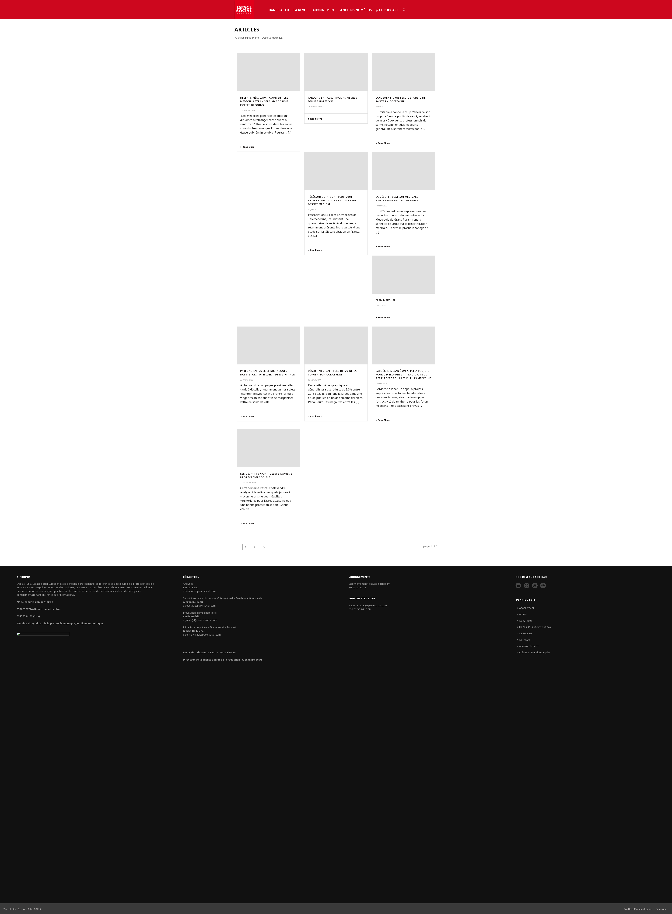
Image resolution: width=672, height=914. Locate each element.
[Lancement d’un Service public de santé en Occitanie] (403, 72)
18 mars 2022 (381, 205)
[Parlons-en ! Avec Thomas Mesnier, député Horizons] (336, 72)
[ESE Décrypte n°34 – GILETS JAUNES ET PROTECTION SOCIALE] (268, 448)
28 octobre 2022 (315, 106)
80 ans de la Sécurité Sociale (535, 627)
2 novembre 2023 (247, 110)
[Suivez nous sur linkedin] (518, 586)
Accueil (523, 614)
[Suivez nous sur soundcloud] (543, 586)
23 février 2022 (246, 379)
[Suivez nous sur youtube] (535, 586)
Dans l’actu (279, 10)
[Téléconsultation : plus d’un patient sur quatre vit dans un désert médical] (336, 171)
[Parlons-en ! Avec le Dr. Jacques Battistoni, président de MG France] (268, 346)
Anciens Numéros (356, 10)
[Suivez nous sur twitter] (526, 586)
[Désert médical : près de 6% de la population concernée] (336, 346)
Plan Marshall (386, 300)
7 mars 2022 (381, 305)
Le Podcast (388, 10)
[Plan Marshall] (403, 275)
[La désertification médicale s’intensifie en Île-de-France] (403, 171)
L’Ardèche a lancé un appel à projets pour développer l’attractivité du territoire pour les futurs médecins (403, 374)
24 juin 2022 (313, 209)
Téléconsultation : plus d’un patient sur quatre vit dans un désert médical (332, 200)
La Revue (300, 10)
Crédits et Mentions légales (535, 652)
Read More (248, 146)
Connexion (661, 909)
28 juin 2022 (381, 106)
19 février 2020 (314, 379)
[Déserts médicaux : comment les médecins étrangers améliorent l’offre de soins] (268, 72)
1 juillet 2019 (381, 383)
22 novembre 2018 (248, 482)
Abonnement (324, 10)
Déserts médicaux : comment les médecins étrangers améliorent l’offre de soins (264, 101)
